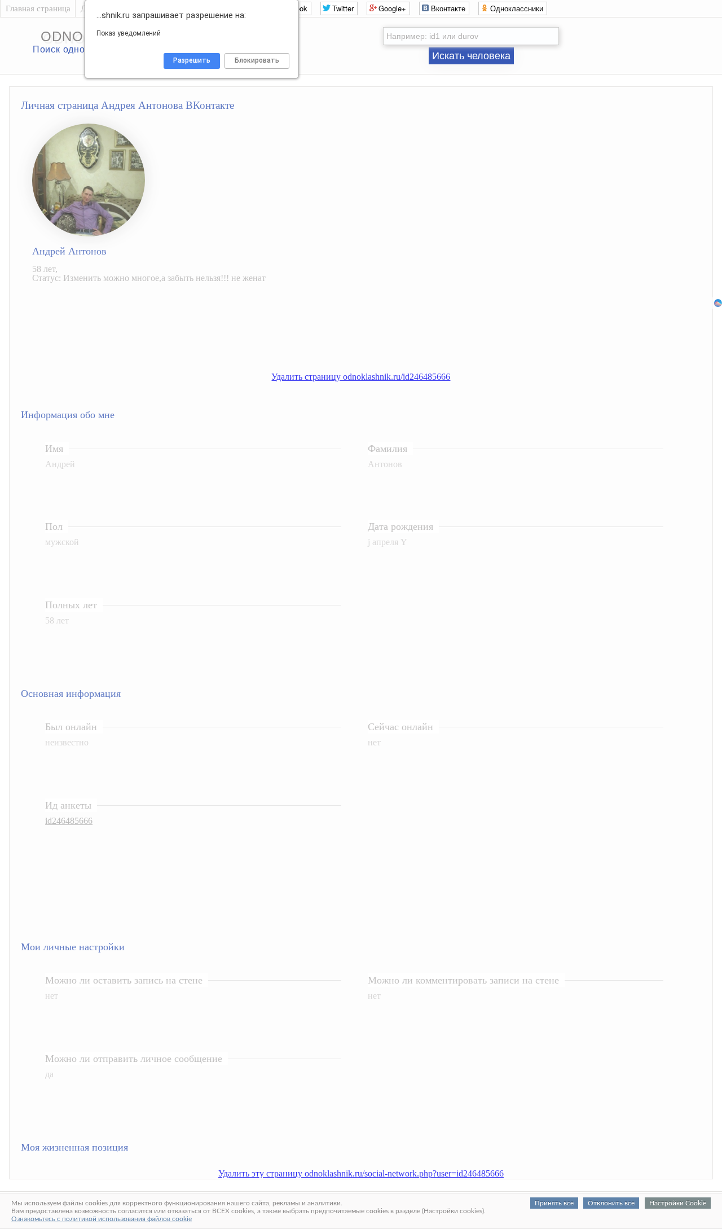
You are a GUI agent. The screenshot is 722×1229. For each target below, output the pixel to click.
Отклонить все (611, 1203)
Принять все (554, 1203)
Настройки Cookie (677, 1203)
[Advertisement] (372, 334)
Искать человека (471, 56)
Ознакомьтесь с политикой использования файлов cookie (101, 1218)
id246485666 (69, 821)
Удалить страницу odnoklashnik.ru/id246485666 (360, 376)
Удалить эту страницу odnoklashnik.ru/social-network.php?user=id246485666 (361, 1173)
